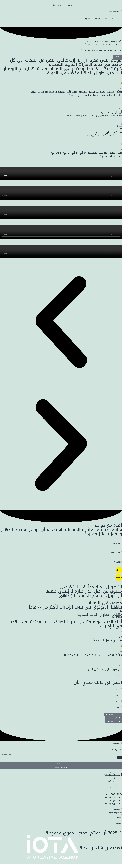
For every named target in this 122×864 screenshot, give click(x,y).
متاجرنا (52, 5)
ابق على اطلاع (117, 749)
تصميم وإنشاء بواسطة (101, 848)
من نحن (61, 5)
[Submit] (119, 757)
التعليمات (97, 18)
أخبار (118, 18)
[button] (61, 322)
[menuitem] (87, 18)
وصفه (70, 5)
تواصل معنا (109, 18)
